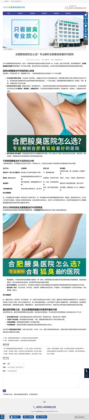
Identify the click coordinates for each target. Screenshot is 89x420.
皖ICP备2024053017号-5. (52, 411)
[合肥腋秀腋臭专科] (14, 7)
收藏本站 (7, 1)
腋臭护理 (68, 13)
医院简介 (20, 13)
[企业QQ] (86, 26)
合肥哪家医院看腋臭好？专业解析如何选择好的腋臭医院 (23, 338)
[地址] (86, 31)
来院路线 (32, 13)
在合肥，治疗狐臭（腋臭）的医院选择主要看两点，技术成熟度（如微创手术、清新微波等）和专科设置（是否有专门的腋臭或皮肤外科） (41, 353)
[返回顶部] (86, 42)
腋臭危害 (56, 13)
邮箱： (5, 367)
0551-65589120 (77, 8)
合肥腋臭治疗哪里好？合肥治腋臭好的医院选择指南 (22, 340)
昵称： (5, 363)
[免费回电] (86, 21)
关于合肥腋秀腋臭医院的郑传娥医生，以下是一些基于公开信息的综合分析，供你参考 (27, 348)
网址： (5, 371)
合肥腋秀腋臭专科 (40, 411)
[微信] (86, 37)
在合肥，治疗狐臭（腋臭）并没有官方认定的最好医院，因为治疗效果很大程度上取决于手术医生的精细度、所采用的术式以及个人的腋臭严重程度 (43, 351)
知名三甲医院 (50, 353)
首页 (8, 13)
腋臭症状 (44, 13)
